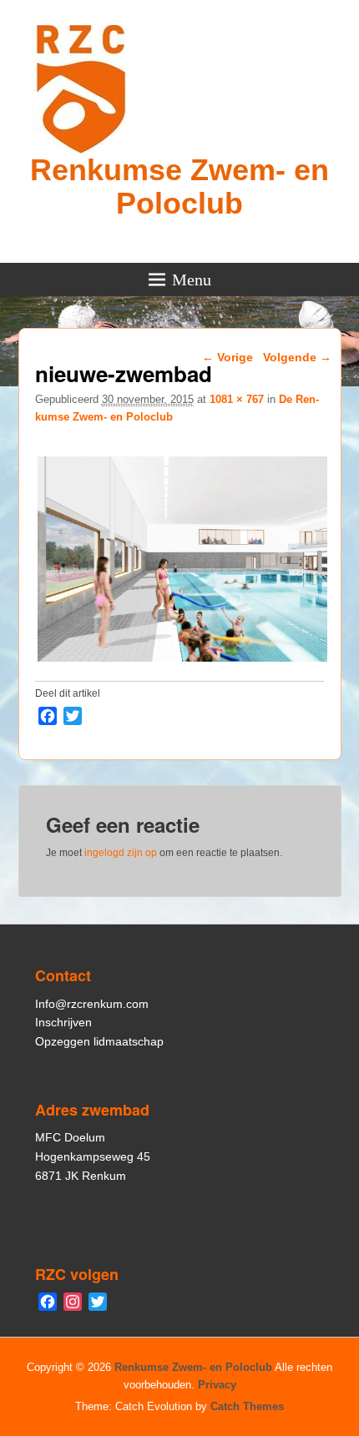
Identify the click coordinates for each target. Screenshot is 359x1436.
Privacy (217, 1384)
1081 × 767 (237, 399)
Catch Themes (247, 1406)
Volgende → (297, 357)
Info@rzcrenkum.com (92, 1003)
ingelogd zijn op (120, 853)
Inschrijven (63, 1022)
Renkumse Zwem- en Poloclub (179, 186)
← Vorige (227, 357)
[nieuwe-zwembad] (182, 661)
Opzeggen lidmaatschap (99, 1041)
